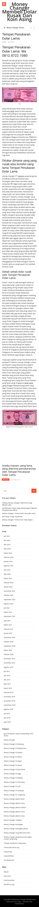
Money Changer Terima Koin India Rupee (17, 520)
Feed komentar (9, 880)
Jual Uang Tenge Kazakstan (16, 28)
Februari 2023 (8, 583)
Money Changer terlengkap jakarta (16, 829)
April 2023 (7, 574)
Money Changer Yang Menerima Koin (17, 833)
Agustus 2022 (8, 604)
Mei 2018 (7, 718)
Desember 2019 (9, 659)
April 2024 (7, 549)
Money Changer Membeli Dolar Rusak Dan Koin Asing (19, 11)
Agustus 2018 (8, 709)
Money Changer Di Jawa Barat (14, 769)
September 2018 (9, 705)
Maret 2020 (8, 650)
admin (4, 42)
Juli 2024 (7, 536)
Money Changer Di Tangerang (14, 795)
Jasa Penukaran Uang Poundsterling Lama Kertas (18, 735)
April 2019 (7, 684)
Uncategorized (15, 479)
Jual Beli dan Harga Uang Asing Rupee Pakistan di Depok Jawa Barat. (19, 509)
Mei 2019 (7, 680)
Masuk (6, 872)
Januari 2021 (8, 633)
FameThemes (19, 904)
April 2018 (7, 722)
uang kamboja (9, 856)
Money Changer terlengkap (13, 824)
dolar (12, 111)
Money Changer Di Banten (13, 752)
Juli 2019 (7, 671)
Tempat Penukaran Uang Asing (15, 843)
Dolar (7, 427)
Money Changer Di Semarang (14, 782)
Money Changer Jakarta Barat (14, 799)
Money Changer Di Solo (12, 786)
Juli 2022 (7, 608)
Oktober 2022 (8, 595)
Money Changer (9, 740)
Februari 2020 (8, 654)
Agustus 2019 (8, 667)
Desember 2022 (9, 591)
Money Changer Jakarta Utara (14, 816)
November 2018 (9, 701)
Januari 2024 (8, 561)
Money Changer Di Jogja (12, 774)
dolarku (21, 176)
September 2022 (9, 600)
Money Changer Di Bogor (13, 761)
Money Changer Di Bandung (14, 744)
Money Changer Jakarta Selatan (15, 807)
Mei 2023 (7, 570)
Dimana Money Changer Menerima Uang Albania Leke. (17, 504)
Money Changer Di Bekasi (13, 757)
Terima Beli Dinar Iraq (11, 847)
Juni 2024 (7, 540)
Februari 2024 (8, 557)
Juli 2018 (7, 714)
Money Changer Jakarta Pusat (14, 803)
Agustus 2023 (8, 566)
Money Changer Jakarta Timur (14, 812)
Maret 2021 (8, 625)
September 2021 (9, 616)
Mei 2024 (7, 545)
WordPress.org (9, 884)
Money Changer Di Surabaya (14, 791)
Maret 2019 (8, 688)
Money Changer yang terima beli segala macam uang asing (18, 838)
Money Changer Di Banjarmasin (15, 748)
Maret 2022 (8, 612)
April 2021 (7, 621)
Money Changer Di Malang (13, 778)
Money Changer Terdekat (13, 820)
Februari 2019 (8, 692)
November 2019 (9, 663)
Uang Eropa (8, 852)
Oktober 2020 (8, 642)
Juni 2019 (7, 676)
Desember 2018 (9, 697)
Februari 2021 (8, 629)
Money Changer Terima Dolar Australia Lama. (19, 513)
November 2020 (9, 637)
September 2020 (9, 646)
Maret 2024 (8, 553)
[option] (20, 28)
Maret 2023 (8, 578)
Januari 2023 (8, 587)
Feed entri (7, 876)
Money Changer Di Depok (13, 765)
